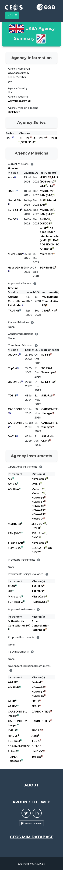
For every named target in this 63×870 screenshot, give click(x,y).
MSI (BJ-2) (46, 190)
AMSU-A (13, 489)
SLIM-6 (45, 354)
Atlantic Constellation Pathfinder (17, 301)
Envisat (36, 682)
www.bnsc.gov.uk (19, 100)
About (31, 785)
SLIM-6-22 (48, 381)
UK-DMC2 (39, 137)
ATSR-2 (13, 706)
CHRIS (12, 730)
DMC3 (52, 137)
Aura (11, 177)
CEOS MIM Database (31, 837)
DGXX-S (45, 223)
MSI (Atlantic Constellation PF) (50, 301)
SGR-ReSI (47, 395)
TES (50, 185)
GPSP (43, 227)
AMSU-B (13, 687)
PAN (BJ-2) (46, 195)
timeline (13, 168)
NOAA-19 (37, 510)
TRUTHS (13, 310)
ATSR (11, 701)
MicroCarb (15, 253)
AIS (42, 200)
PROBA (36, 730)
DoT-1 (12, 436)
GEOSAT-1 (38, 547)
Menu (11, 15)
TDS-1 (12, 395)
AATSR (12, 682)
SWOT (12, 219)
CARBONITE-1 (40, 711)
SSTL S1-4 (27, 142)
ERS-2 (35, 706)
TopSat (12, 368)
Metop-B (37, 489)
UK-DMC (24, 137)
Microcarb (46, 253)
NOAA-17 (37, 501)
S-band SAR (15, 542)
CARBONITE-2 (40, 720)
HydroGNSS (16, 267)
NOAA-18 (37, 505)
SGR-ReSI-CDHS (18, 746)
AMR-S (44, 219)
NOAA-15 (37, 514)
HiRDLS (45, 177)
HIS (53, 310)
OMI (43, 185)
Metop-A (37, 518)
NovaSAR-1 (15, 200)
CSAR (45, 310)
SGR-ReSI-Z (47, 267)
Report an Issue (33, 823)
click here (14, 111)
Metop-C (37, 493)
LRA (54, 240)
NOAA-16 (37, 497)
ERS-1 (35, 701)
